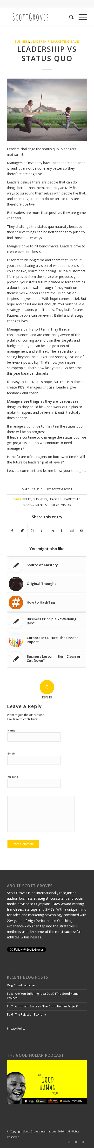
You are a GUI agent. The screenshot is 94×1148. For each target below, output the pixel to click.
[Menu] (80, 17)
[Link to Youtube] (76, 1142)
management (33, 505)
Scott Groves (62, 489)
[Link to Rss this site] (83, 1142)
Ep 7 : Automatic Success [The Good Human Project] (42, 1006)
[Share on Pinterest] (42, 530)
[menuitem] (69, 17)
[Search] (69, 17)
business (40, 499)
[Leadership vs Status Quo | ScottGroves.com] (47, 110)
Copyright (16, 1131)
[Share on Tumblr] (62, 530)
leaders (55, 499)
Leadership (40, 42)
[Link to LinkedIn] (69, 1142)
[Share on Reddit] (72, 530)
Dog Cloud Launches (21, 985)
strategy (52, 505)
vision (66, 505)
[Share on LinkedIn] (52, 530)
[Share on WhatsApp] (32, 530)
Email (11, 753)
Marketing (60, 42)
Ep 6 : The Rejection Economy (27, 1014)
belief (26, 499)
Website (12, 776)
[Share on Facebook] (12, 530)
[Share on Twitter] (22, 530)
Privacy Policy (16, 1029)
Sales (75, 42)
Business (21, 42)
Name (11, 730)
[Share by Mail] (82, 530)
